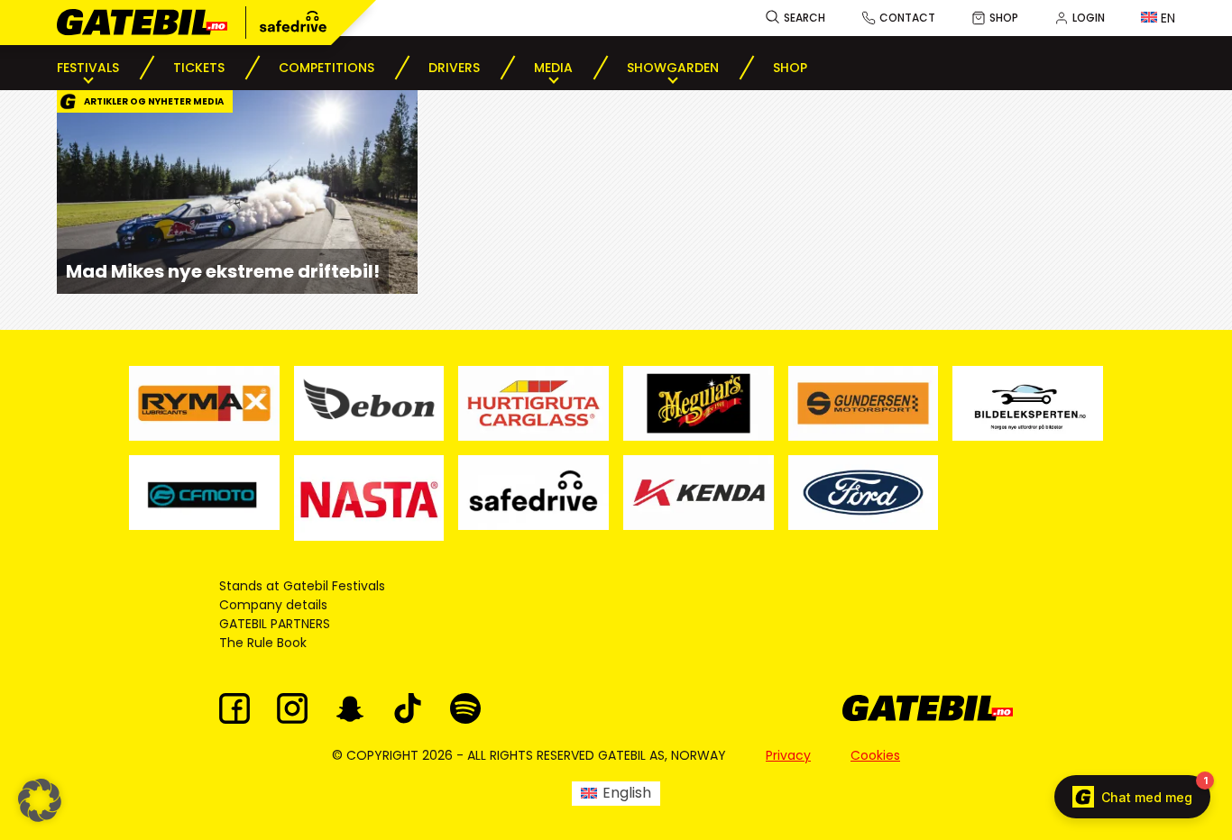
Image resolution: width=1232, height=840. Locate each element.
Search (804, 17)
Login (1088, 17)
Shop (1003, 17)
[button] (39, 800)
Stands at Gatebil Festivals (302, 586)
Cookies (875, 755)
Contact (907, 17)
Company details (273, 605)
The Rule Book (263, 643)
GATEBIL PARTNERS (274, 624)
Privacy (788, 755)
